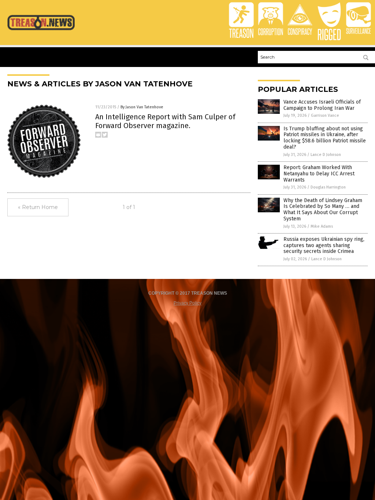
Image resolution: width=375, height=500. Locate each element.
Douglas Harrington (328, 187)
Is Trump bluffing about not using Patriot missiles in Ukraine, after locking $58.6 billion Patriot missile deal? (324, 138)
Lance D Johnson (326, 154)
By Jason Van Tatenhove (141, 107)
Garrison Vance (325, 115)
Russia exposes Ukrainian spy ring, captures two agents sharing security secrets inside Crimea (323, 245)
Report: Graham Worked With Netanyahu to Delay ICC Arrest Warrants (318, 173)
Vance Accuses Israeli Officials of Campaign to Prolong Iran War (322, 105)
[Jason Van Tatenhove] (41, 29)
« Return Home (38, 207)
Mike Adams (322, 226)
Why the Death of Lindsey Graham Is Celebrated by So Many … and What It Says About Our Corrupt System (322, 209)
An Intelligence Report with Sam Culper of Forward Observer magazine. (165, 121)
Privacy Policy (187, 303)
